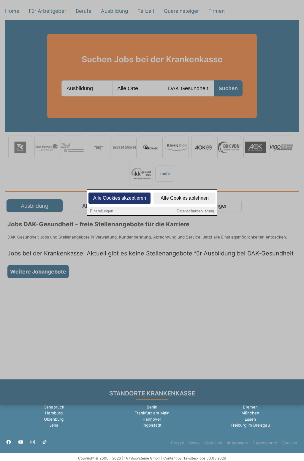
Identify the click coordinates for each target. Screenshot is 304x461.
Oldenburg (54, 419)
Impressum (237, 443)
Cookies (289, 443)
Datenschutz (265, 443)
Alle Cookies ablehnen (185, 198)
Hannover (151, 419)
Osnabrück (54, 407)
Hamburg (54, 413)
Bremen (250, 407)
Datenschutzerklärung (195, 211)
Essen (250, 419)
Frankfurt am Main (152, 413)
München (250, 413)
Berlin (152, 407)
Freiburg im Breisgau (250, 425)
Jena (53, 425)
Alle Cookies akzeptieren (119, 198)
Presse (177, 443)
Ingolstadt (152, 425)
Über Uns (213, 443)
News (194, 443)
